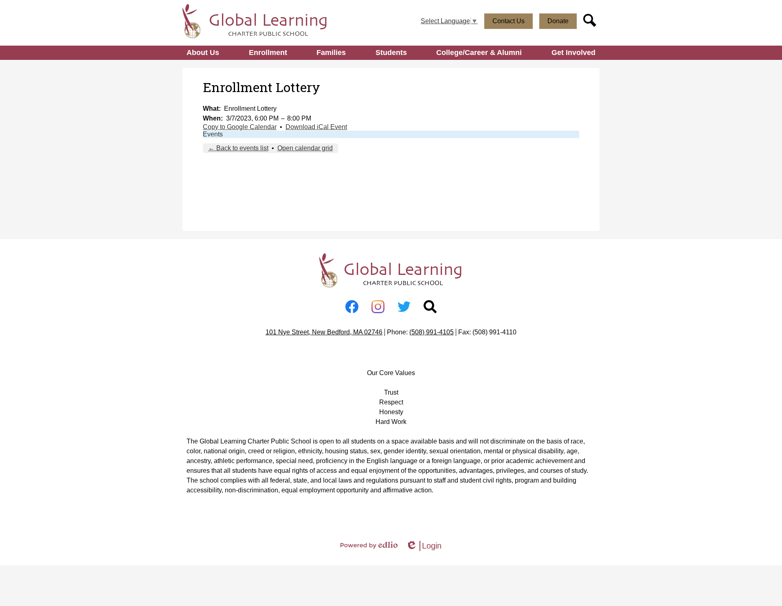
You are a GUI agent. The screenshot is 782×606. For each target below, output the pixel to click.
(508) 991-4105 (431, 332)
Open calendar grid (305, 148)
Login (424, 546)
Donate (558, 21)
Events (213, 134)
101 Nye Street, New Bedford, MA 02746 (324, 332)
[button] (202, 53)
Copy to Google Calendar (240, 126)
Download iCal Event (316, 126)
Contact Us (508, 21)
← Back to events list (238, 148)
